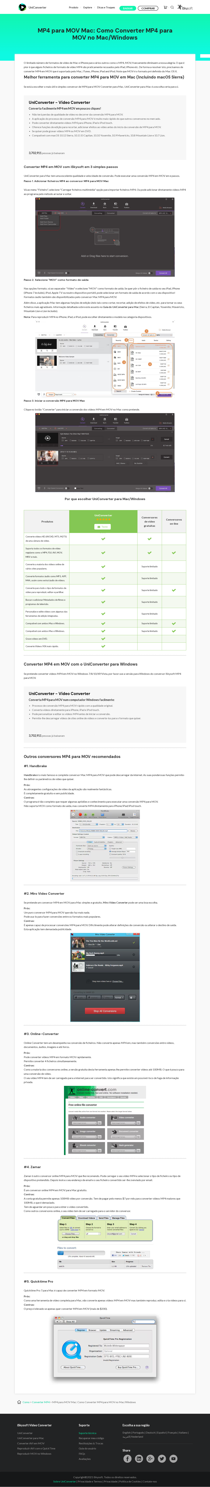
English (127, 1432)
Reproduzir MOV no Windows (34, 1453)
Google (150, 1459)
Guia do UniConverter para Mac (121, 306)
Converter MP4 (41, 1402)
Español (161, 1432)
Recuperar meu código (91, 1438)
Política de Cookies (130, 1481)
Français (172, 1432)
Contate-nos (150, 1481)
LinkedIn (139, 1459)
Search (172, 7)
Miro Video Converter (115, 902)
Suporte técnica (87, 1433)
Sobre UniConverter (64, 1481)
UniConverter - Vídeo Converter (59, 102)
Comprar (148, 8)
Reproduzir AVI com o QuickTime (36, 1448)
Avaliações (85, 1458)
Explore (87, 7)
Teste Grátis (103, 527)
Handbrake (30, 774)
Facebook (127, 1459)
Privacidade (110, 1481)
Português (138, 1432)
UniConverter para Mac (30, 1438)
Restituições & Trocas (91, 1443)
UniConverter (103, 515)
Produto (73, 7)
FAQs (82, 1453)
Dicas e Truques (106, 7)
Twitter (162, 1459)
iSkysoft (184, 7)
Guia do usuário (87, 1448)
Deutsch (150, 1432)
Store (165, 7)
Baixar (128, 8)
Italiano (183, 1432)
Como (26, 1402)
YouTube (173, 1459)
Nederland (137, 1436)
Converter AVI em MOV (30, 1443)
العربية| (127, 1436)
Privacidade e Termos (90, 1481)
